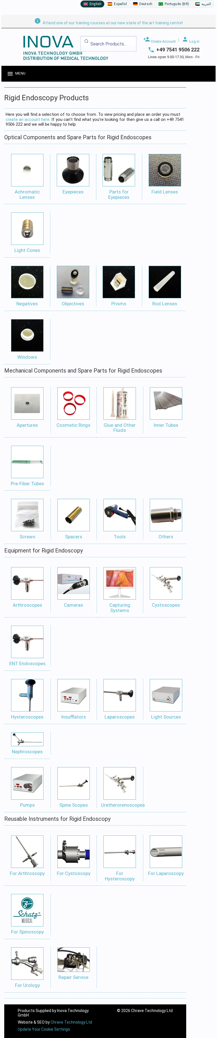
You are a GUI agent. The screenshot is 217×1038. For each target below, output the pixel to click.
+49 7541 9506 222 (177, 50)
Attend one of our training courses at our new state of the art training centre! (108, 23)
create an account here (27, 119)
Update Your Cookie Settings (44, 1029)
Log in (190, 39)
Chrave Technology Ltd (71, 1022)
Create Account (159, 39)
